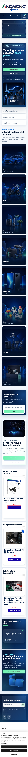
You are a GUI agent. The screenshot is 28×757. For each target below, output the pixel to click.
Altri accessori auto (14, 462)
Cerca (14, 411)
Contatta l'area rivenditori (14, 671)
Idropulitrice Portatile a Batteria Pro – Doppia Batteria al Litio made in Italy (14, 601)
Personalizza (14, 754)
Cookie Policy (4, 743)
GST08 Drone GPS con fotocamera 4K (13, 500)
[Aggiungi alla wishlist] (13, 496)
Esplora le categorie (14, 69)
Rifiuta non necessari (14, 750)
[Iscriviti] (23, 704)
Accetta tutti (14, 747)
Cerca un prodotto (14, 73)
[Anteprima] (15, 496)
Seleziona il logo (14, 458)
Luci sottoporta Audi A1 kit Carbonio (13, 551)
